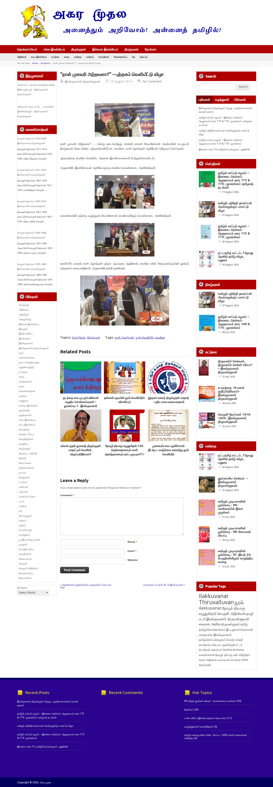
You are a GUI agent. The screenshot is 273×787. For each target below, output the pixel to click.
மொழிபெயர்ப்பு (26, 549)
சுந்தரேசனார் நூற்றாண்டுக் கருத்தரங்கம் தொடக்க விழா (86, 586)
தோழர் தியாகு (224, 655)
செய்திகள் (104, 56)
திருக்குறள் (78, 49)
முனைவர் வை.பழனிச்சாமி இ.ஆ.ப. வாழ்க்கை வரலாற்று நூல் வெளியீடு (168, 450)
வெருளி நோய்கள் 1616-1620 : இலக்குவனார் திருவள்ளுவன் (234, 418)
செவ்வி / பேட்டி (26, 434)
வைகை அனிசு (209, 624)
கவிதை (77, 56)
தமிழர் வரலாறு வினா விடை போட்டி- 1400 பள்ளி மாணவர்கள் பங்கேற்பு (215, 736)
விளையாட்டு (25, 559)
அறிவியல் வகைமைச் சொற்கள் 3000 (227, 660)
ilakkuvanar (210, 608)
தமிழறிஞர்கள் (26, 439)
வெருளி (23, 563)
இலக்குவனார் (26, 343)
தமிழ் (244, 624)
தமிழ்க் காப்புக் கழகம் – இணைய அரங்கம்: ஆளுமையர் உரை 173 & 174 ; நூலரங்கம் (221, 141)
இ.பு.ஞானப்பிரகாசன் (239, 629)
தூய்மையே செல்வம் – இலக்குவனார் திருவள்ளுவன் (233, 481)
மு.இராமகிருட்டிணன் (30, 539)
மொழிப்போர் (25, 554)
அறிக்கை (24, 309)
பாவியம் (90, 56)
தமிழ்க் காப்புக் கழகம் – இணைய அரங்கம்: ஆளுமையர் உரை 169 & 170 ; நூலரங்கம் (234, 322)
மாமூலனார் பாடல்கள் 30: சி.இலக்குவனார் (163, 584)
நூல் (239, 602)
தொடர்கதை (25, 463)
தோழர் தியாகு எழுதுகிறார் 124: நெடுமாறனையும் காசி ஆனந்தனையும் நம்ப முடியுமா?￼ (124, 450)
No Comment (152, 81)
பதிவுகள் (204, 99)
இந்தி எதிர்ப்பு (25, 333)
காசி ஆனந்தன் (124, 337)
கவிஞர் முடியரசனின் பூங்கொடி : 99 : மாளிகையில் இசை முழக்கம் (232, 507)
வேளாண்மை (25, 578)
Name (132, 541)
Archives (22, 587)
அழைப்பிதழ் (25, 319)
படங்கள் (23, 482)
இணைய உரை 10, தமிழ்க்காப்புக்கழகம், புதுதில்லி (224, 149)
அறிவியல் (21, 56)
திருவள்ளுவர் (230, 624)
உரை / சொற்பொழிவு (29, 362)
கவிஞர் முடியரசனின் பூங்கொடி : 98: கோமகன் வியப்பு (234, 531)
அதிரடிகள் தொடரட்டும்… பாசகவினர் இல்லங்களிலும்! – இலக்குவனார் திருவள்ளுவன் (35, 111)
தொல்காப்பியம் (27, 49)
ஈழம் (21, 353)
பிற (133, 56)
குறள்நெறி (24, 410)
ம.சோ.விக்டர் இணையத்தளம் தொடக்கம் (205, 718)
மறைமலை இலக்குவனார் (215, 634)
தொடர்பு (144, 56)
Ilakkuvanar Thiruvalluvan (216, 599)
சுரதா (202, 660)
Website (133, 560)
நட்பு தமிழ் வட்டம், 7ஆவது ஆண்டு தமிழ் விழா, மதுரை (235, 256)
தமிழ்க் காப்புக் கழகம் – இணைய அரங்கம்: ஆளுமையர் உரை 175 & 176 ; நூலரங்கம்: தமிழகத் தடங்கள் (225, 121)
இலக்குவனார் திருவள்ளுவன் (82, 81)
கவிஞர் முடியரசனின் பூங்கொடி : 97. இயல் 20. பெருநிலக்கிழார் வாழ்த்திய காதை (235, 556)
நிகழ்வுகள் (132, 49)
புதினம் (22, 520)
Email (132, 551)
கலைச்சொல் (207, 655)
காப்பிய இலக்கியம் (28, 405)
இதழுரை (23, 329)
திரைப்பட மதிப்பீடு (28, 453)
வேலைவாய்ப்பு (120, 56)
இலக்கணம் (25, 338)
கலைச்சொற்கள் (27, 391)
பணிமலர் (23, 487)
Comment (67, 495)
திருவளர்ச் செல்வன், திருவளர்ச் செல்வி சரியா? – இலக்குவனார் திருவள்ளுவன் (235, 366)
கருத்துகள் (222, 99)
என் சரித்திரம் (241, 655)
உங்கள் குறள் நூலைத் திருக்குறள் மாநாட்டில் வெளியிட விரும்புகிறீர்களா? (81, 450)
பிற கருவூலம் (25, 515)
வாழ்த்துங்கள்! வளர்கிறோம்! (198, 726)
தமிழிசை (23, 444)
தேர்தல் (22, 458)
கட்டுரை (55, 56)
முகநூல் (23, 544)
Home (35, 63)
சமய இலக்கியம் (39, 56)
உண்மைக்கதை (26, 357)
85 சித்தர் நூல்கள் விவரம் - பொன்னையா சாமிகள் (210, 701)
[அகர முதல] (119, 38)
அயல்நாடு (24, 305)
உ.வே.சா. (216, 645)
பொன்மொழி (25, 530)
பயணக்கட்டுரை (27, 496)
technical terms (233, 650)
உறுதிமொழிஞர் (26, 367)
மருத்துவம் (24, 534)
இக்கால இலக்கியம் (105, 49)
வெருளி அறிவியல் (28, 568)
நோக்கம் (150, 49)
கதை (66, 56)
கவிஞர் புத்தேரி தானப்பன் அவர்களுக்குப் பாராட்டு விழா (235, 206)
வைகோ (160, 337)
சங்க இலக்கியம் (54, 49)
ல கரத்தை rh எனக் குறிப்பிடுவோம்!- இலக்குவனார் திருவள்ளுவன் (231, 393)
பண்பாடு (23, 492)
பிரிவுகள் (240, 99)
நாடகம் (22, 472)
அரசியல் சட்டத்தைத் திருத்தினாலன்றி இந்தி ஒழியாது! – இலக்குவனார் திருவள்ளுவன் (35, 90)
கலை (21, 386)
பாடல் (21, 501)
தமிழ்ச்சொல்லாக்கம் (212, 629)
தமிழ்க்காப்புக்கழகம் (212, 640)
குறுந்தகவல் (25, 415)
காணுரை (23, 400)
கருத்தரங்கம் (25, 381)
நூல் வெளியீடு (145, 337)
